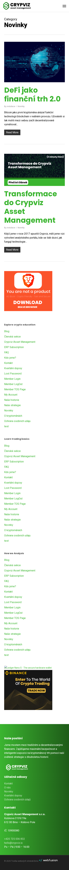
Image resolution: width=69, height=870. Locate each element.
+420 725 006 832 (14, 838)
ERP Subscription (14, 347)
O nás (7, 787)
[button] (64, 6)
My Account (10, 394)
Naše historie (11, 399)
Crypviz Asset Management (19, 341)
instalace (11, 106)
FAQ (6, 352)
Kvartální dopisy (13, 368)
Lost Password (13, 373)
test (6, 426)
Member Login (12, 378)
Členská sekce (12, 336)
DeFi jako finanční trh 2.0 (32, 94)
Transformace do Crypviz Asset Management (30, 207)
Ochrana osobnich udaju (17, 421)
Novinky (21, 106)
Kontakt (8, 363)
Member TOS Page (15, 389)
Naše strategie (12, 405)
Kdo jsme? (10, 357)
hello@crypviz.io (13, 842)
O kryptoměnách (13, 415)
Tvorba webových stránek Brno (25, 861)
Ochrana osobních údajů (17, 799)
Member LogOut (13, 384)
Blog (6, 331)
